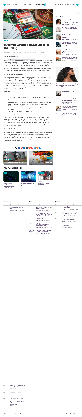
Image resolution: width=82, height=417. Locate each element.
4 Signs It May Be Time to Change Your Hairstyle (68, 92)
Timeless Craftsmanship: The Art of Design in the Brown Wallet (70, 99)
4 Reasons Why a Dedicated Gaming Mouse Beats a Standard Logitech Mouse (10, 185)
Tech (29, 4)
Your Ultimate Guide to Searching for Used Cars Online (18, 386)
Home (8, 4)
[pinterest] (22, 148)
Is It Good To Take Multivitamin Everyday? (42, 161)
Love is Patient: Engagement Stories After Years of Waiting (69, 114)
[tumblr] (27, 148)
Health (20, 4)
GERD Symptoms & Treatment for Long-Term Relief (44, 183)
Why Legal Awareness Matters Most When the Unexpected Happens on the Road (43, 224)
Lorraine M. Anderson (67, 95)
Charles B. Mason (9, 190)
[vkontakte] (35, 148)
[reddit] (29, 148)
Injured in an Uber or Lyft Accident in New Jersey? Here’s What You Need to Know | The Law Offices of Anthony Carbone (44, 206)
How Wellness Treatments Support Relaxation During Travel (68, 51)
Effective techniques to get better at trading (27, 184)
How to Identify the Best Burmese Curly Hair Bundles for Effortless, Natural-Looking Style (70, 21)
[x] (16, 148)
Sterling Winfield (11, 52)
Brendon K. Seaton (66, 39)
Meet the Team (75, 413)
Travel (54, 4)
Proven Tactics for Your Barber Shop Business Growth (69, 107)
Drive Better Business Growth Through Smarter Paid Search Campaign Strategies (69, 44)
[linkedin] (24, 148)
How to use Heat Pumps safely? (14, 162)
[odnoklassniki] (37, 148)
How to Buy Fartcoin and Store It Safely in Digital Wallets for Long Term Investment (69, 206)
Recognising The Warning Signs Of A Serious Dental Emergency (69, 58)
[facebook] (19, 148)
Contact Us (68, 413)
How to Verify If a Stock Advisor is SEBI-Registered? (70, 224)
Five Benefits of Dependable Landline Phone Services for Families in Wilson (69, 36)
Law (74, 4)
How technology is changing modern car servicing (17, 393)
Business (15, 4)
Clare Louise (64, 47)
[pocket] (32, 148)
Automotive (68, 4)
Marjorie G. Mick (13, 395)
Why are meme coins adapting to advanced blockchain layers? (70, 212)
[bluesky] (40, 148)
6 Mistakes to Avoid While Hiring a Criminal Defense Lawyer (44, 231)
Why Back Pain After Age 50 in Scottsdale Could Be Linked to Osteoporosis (69, 29)
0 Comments (43, 52)
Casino (6, 40)
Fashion (60, 4)
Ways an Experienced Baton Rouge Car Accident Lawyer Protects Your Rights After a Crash (17, 400)
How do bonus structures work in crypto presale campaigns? (70, 218)
